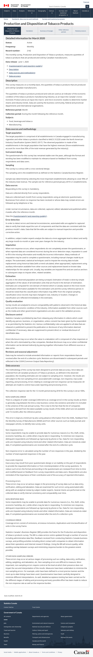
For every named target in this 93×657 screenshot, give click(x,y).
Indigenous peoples (67, 627)
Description (14, 69)
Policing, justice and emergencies (42, 634)
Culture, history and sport (40, 630)
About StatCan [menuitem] (75, 12)
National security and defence (41, 627)
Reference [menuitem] (31, 11)
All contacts (7, 616)
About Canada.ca (34, 652)
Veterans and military (67, 630)
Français (86, 2)
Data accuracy (15, 76)
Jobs (5, 623)
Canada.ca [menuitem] (85, 11)
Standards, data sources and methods (25, 19)
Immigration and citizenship (12, 627)
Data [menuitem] (14, 11)
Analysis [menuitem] (22, 11)
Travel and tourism (9, 630)
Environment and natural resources (43, 623)
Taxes (5, 644)
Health (6, 641)
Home (6, 19)
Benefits (6, 637)
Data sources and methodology (22, 72)
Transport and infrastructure (41, 637)
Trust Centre (36, 607)
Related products (80, 31)
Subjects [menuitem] (7, 11)
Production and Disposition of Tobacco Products (12, 31)
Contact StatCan (9, 607)
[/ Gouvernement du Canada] (17, 5)
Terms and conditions (48, 652)
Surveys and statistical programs (53, 19)
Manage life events (66, 637)
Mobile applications (20, 652)
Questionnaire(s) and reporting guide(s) (25, 66)
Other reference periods (64, 31)
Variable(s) (29, 31)
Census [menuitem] (51, 11)
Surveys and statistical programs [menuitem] (63, 13)
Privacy (60, 652)
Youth (62, 634)
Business (6, 634)
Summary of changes (46, 31)
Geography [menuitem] (42, 11)
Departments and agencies (40, 616)
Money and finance (38, 644)
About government (66, 616)
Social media (8, 652)
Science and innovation (68, 623)
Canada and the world (39, 641)
